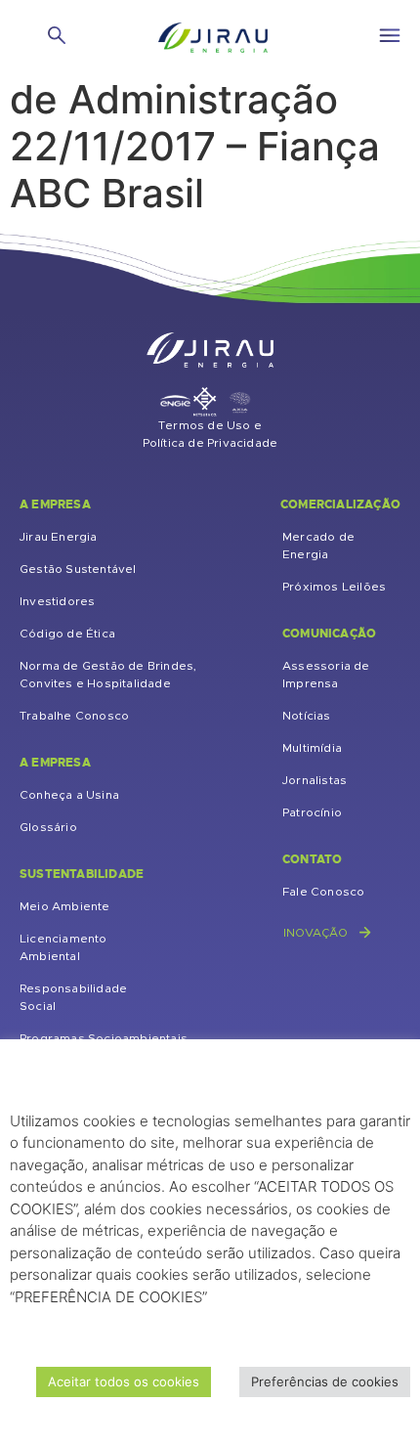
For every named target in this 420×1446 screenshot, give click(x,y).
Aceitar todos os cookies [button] (123, 1381)
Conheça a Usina (69, 795)
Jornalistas (314, 780)
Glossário (48, 827)
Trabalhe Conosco (74, 716)
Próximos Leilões (334, 586)
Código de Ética (67, 633)
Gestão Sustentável (78, 569)
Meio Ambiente (65, 906)
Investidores (57, 601)
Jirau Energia (59, 537)
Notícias (306, 716)
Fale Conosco (323, 892)
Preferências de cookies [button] (325, 1381)
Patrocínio (312, 812)
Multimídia (312, 748)
